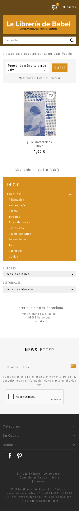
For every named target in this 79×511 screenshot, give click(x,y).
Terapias (14, 216)
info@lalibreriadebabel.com (39, 500)
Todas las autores (40, 274)
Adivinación (16, 199)
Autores (9, 268)
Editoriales (12, 282)
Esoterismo (16, 228)
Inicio (13, 184)
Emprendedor (17, 239)
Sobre (55, 477)
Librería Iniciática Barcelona (39, 308)
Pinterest (19, 455)
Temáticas (14, 194)
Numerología (17, 205)
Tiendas (39, 481)
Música (13, 256)
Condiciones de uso (33, 477)
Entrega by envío (28, 473)
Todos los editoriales (40, 290)
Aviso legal (52, 473)
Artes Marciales (19, 222)
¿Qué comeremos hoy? (39, 144)
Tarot (12, 245)
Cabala (13, 211)
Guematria (16, 250)
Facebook (10, 455)
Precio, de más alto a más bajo (27, 68)
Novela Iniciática (20, 233)
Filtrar (59, 68)
